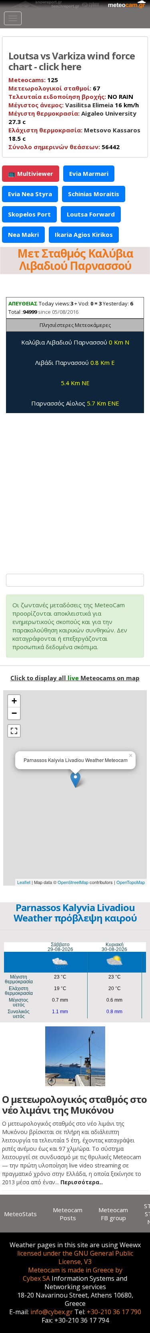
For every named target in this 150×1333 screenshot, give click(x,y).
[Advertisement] (75, 489)
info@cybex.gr (51, 1311)
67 (54, 88)
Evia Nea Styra (30, 194)
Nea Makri (23, 234)
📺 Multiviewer (30, 173)
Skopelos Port (29, 214)
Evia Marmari (88, 173)
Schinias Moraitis (93, 194)
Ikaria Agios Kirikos (84, 234)
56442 (64, 147)
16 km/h (73, 105)
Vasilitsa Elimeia (89, 105)
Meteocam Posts (67, 1214)
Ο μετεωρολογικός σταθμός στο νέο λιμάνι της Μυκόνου (74, 1104)
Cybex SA (36, 1278)
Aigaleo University (108, 113)
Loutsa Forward (91, 214)
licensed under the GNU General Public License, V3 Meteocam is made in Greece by (75, 1261)
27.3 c (72, 117)
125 (33, 80)
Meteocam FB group (113, 1214)
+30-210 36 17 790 (114, 1311)
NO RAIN (70, 96)
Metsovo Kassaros (112, 130)
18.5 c (74, 134)
